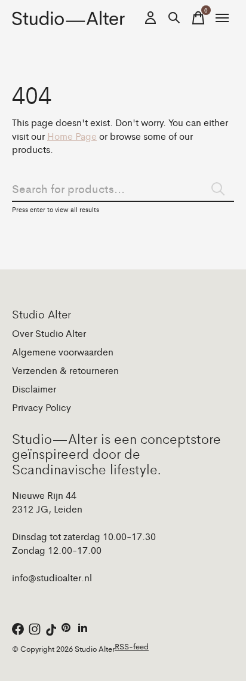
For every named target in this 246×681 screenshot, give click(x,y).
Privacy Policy (41, 407)
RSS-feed (132, 646)
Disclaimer (34, 388)
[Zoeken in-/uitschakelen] (174, 18)
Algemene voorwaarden (62, 351)
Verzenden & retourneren (65, 370)
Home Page (72, 136)
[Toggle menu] (222, 18)
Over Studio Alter (49, 333)
